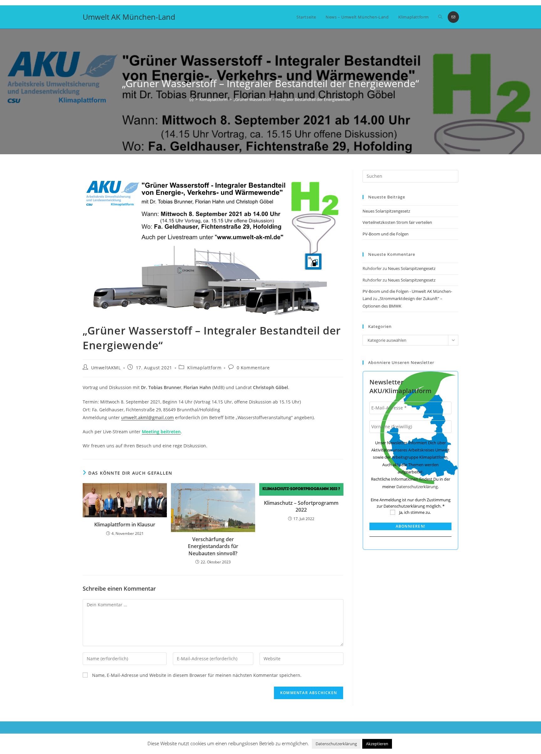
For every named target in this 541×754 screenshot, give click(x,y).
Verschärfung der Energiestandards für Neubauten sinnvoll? (213, 546)
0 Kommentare (253, 368)
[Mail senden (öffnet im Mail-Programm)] (453, 17)
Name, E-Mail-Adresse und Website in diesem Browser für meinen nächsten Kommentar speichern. (196, 675)
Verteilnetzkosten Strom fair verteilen (397, 222)
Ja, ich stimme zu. (414, 512)
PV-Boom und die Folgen (386, 234)
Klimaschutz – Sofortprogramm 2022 (301, 506)
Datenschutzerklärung (417, 486)
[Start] (191, 99)
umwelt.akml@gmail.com (147, 417)
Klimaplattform (204, 368)
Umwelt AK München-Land (129, 17)
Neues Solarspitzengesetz (387, 211)
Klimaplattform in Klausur (124, 524)
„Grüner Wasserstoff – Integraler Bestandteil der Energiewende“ (293, 99)
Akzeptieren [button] (377, 743)
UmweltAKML (106, 368)
